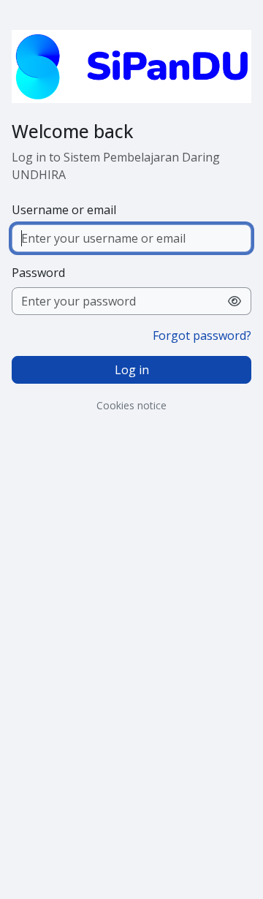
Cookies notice (131, 405)
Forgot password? (202, 335)
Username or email (64, 210)
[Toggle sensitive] (234, 301)
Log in (132, 370)
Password (38, 273)
